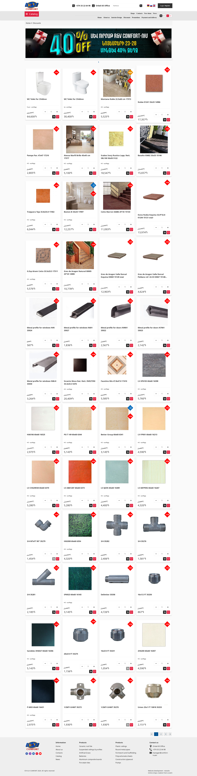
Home (100, 17)
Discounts (127, 17)
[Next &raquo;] (170, 734)
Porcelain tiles (84, 763)
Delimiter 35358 (108, 594)
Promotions (136, 17)
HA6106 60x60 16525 (36, 434)
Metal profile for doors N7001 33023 (151, 329)
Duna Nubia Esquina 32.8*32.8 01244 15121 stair (151, 216)
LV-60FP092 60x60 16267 (148, 488)
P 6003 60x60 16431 (35, 707)
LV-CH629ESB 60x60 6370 (38, 488)
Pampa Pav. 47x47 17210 (38, 155)
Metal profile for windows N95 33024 (41, 329)
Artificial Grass (84, 753)
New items (147, 13)
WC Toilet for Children (37, 99)
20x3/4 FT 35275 (71, 654)
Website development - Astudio (159, 771)
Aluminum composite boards (90, 759)
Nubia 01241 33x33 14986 (149, 102)
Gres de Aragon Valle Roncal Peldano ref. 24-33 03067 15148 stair (151, 275)
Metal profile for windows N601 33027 (78, 329)
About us (106, 17)
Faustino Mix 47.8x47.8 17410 (114, 381)
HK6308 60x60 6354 (72, 541)
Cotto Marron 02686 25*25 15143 (115, 212)
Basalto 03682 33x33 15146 (150, 155)
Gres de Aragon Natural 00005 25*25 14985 (77, 272)
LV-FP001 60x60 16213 (147, 434)
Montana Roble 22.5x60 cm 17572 (116, 99)
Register (167, 6)
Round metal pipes (123, 749)
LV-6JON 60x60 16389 (110, 488)
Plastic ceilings (121, 746)
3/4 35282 (105, 541)
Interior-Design (116, 17)
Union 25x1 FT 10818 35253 (150, 707)
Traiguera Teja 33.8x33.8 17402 (40, 212)
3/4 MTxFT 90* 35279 (36, 541)
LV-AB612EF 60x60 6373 (74, 488)
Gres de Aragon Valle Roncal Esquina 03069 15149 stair (114, 275)
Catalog (59, 756)
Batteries (82, 756)
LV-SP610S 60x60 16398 (148, 381)
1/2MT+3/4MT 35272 (73, 707)
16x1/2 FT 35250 (145, 594)
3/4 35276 (142, 541)
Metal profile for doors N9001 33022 (114, 329)
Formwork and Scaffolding (126, 753)
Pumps (118, 763)
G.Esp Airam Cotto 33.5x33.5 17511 (42, 271)
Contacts (139, 13)
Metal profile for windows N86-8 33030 (41, 382)
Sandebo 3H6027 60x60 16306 (40, 651)
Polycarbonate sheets (124, 756)
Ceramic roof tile (85, 746)
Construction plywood (124, 759)
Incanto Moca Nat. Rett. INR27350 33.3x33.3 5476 (79, 382)
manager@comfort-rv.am (160, 753)
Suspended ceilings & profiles (90, 749)
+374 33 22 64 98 (83, 5)
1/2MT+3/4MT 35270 (110, 707)
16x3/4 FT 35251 (108, 651)
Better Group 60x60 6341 (112, 434)
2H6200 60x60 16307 (147, 651)
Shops (133, 13)
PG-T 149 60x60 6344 (73, 434)
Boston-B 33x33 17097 (74, 212)
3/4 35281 (31, 594)
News (155, 13)
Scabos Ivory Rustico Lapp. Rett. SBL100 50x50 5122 (115, 156)
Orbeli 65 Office (159, 746)
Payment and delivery (149, 17)
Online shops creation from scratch (160, 773)
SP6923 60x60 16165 (72, 594)
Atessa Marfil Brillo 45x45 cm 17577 (77, 156)
